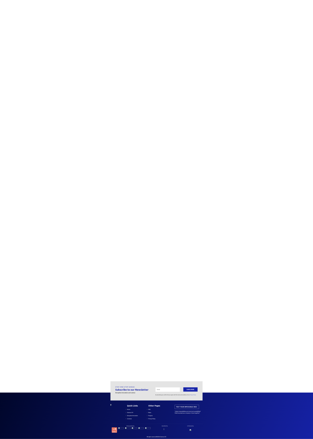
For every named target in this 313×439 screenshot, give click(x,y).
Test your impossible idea (186, 407)
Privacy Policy (193, 394)
